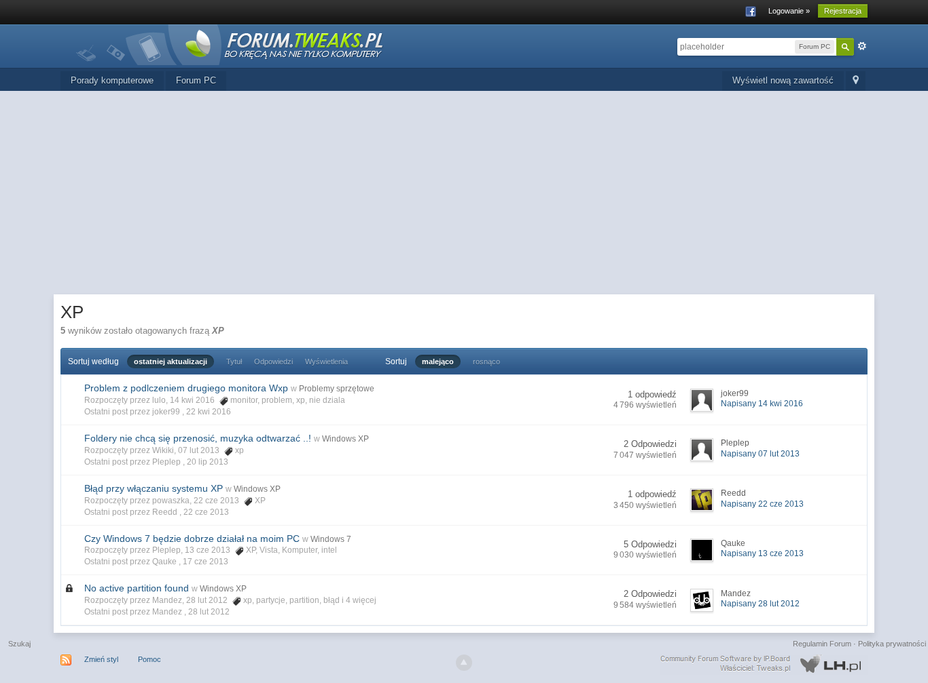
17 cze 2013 (205, 561)
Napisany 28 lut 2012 (760, 603)
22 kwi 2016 (208, 411)
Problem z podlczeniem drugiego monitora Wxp (186, 388)
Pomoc (149, 659)
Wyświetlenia (326, 361)
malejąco (438, 361)
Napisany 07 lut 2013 (760, 453)
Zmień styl (101, 659)
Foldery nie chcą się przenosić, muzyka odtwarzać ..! (197, 438)
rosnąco (486, 361)
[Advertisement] (464, 193)
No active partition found (136, 588)
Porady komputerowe (112, 80)
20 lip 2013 (207, 462)
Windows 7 (330, 539)
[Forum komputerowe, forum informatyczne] (230, 44)
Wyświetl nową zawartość (783, 80)
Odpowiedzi (273, 361)
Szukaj (19, 644)
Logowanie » (789, 11)
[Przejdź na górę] (464, 663)
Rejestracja (842, 11)
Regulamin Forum (822, 644)
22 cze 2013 (206, 512)
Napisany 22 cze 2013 (762, 504)
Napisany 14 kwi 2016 (762, 403)
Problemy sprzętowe (336, 388)
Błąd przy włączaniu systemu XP (153, 488)
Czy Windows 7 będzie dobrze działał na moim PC (192, 538)
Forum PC (196, 80)
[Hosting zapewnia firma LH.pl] (764, 664)
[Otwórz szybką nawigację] (855, 81)
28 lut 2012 (209, 612)
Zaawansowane (862, 46)
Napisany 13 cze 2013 (762, 553)
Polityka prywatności (892, 644)
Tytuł (234, 361)
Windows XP (345, 439)
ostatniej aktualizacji (170, 361)
